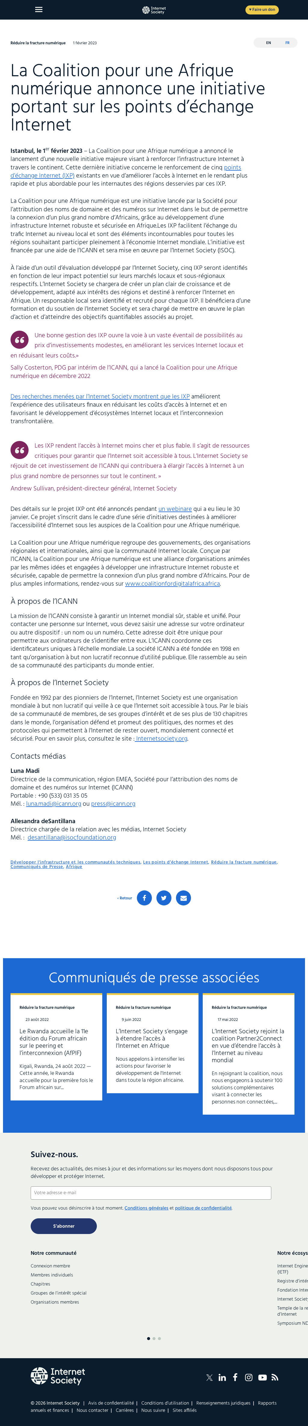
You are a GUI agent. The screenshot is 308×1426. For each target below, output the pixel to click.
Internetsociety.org (161, 739)
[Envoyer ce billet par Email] (183, 897)
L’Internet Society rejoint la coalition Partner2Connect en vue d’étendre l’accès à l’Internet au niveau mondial (248, 1046)
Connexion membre (50, 1266)
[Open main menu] (38, 9)
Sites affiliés (185, 1411)
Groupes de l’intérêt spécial (59, 1293)
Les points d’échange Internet (175, 862)
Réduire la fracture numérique (244, 862)
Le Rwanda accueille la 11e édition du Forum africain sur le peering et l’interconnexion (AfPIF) (54, 1042)
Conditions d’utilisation (165, 1403)
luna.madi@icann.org (53, 804)
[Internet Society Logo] (58, 1376)
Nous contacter (92, 1411)
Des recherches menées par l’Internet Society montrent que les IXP (100, 397)
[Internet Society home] (154, 10)
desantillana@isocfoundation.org (72, 838)
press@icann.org (113, 804)
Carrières (125, 1411)
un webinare (175, 509)
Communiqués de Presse (37, 866)
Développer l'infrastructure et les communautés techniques (75, 862)
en (268, 43)
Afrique (74, 866)
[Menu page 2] (154, 1338)
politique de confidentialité (203, 1208)
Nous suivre (153, 1411)
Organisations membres (55, 1302)
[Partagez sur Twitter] (163, 897)
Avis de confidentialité (111, 1403)
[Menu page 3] (159, 1338)
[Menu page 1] (148, 1338)
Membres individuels (52, 1275)
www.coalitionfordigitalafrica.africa (172, 584)
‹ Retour (124, 898)
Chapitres (40, 1284)
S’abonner (64, 1226)
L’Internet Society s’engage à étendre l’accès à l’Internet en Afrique (152, 1039)
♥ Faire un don (262, 9)
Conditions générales (146, 1208)
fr (287, 43)
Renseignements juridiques (223, 1403)
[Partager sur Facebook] (144, 897)
